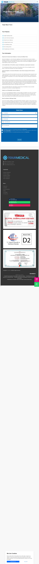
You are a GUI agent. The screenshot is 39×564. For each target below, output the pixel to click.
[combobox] (3, 122)
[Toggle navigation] (37, 1)
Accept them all (13, 561)
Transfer (5, 187)
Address (9, 161)
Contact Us (6, 193)
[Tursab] (19, 219)
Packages (5, 192)
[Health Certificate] (19, 258)
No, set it (25, 561)
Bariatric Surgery (7, 175)
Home (4, 17)
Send (19, 139)
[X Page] (31, 273)
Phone (8, 163)
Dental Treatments (7, 172)
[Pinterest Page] (34, 273)
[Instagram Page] (35, 273)
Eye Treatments (7, 178)
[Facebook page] (30, 273)
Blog (5, 190)
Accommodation (7, 189)
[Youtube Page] (32, 273)
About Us (5, 186)
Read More (25, 129)
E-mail (9, 164)
